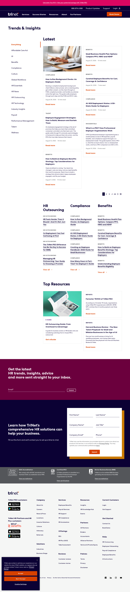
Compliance (16, 68)
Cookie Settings (21, 584)
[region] (21, 573)
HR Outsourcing (18, 97)
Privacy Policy (104, 443)
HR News (15, 91)
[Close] (37, 560)
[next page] (118, 194)
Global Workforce (18, 80)
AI (12, 56)
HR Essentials (16, 85)
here (98, 445)
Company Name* (76, 425)
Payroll (14, 115)
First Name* (74, 415)
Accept (20, 573)
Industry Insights (18, 109)
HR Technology (17, 103)
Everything (16, 44)
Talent (14, 127)
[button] (94, 452)
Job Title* (100, 425)
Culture (14, 74)
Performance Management (22, 121)
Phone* (99, 435)
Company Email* (76, 435)
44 (115, 194)
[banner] (65, 3)
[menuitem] (77, 8)
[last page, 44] (120, 194)
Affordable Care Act (19, 50)
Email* (11, 389)
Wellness (15, 132)
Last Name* (101, 415)
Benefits (14, 62)
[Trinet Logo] (14, 14)
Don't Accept (20, 579)
